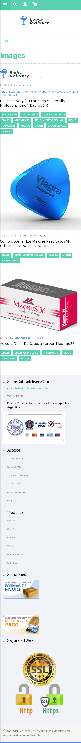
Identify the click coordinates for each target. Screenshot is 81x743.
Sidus (72, 120)
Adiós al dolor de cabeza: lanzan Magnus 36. (37, 344)
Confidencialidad (18, 475)
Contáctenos (15, 458)
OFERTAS (12, 563)
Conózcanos (15, 466)
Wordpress (9, 260)
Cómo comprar (16, 483)
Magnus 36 (22, 120)
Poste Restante (16, 492)
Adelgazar (9, 114)
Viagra (74, 91)
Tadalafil (8, 125)
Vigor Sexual (9, 94)
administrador (22, 84)
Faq (9, 500)
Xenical (6, 131)
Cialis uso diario (26, 352)
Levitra (11, 537)
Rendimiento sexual (48, 120)
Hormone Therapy (35, 91)
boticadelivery (54, 114)
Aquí (22, 396)
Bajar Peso (8, 91)
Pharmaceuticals (58, 91)
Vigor (39, 125)
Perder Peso (15, 554)
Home (6, 40)
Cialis (19, 91)
